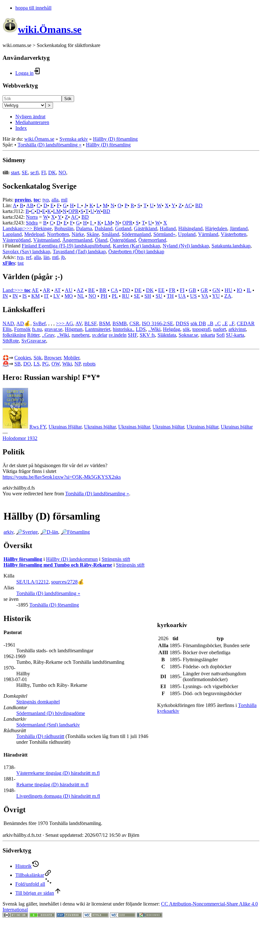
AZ (80, 290)
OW (55, 363)
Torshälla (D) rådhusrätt (40, 736)
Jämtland (239, 228)
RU (125, 296)
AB (30, 205)
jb (63, 257)
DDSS (182, 323)
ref (28, 257)
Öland (101, 240)
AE (35, 290)
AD (20, 323)
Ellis (7, 329)
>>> (61, 323)
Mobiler (71, 357)
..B (210, 323)
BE (91, 290)
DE (138, 290)
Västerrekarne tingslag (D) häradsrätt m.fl (58, 773)
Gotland (123, 228)
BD (199, 205)
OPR (73, 211)
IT (46, 296)
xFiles (9, 263)
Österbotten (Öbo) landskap (136, 251)
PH (104, 296)
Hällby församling (23, 559)
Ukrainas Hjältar (65, 426)
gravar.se (53, 329)
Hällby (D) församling (115, 139)
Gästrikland (145, 228)
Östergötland (123, 240)
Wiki (67, 363)
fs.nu (37, 329)
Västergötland (17, 240)
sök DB (198, 323)
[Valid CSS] (122, 915)
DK (52, 172)
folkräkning (14, 335)
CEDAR (246, 323)
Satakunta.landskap (231, 245)
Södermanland (136, 234)
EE (161, 290)
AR (46, 290)
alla (54, 199)
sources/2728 (64, 582)
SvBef (39, 323)
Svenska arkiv (73, 139)
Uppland (187, 234)
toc (37, 199)
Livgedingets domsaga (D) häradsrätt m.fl (58, 796)
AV (78, 323)
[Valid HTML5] (96, 915)
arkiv (8, 532)
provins (23, 199)
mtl (55, 257)
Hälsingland (190, 228)
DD (126, 290)
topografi (201, 329)
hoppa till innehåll (33, 8)
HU (228, 290)
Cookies (22, 357)
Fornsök (22, 329)
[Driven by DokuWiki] (149, 915)
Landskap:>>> (18, 228)
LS (37, 363)
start (15, 172)
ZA (227, 296)
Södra (32, 222)
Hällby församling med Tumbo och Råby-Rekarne (58, 565)
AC (188, 205)
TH (170, 296)
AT (57, 290)
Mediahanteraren (32, 122)
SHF (132, 335)
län (46, 257)
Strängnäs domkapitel (38, 701)
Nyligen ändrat (30, 116)
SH (147, 296)
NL (80, 296)
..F (231, 323)
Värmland (208, 234)
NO (62, 172)
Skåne (93, 234)
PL (115, 296)
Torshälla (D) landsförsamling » (49, 144)
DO (27, 363)
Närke (78, 234)
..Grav (48, 335)
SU (159, 296)
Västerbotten (233, 234)
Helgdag (171, 329)
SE (25, 172)
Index (21, 128)
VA (204, 296)
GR (204, 290)
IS (24, 296)
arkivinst (237, 329)
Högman (73, 329)
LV (56, 296)
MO (69, 296)
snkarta (208, 335)
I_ (79, 205)
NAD (8, 323)
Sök (68, 98)
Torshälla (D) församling (54, 605)
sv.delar (99, 335)
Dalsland (103, 228)
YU (216, 296)
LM (57, 211)
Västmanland (46, 240)
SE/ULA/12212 (32, 582)
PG (45, 363)
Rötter (33, 335)
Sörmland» (164, 234)
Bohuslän (63, 228)
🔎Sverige (27, 532)
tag (21, 263)
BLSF (90, 323)
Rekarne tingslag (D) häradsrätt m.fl (52, 784)
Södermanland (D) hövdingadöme (50, 713)
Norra (32, 217)
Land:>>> (13, 290)
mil (64, 199)
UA (182, 296)
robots (89, 363)
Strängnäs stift (116, 559)
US (193, 296)
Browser (52, 357)
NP (77, 363)
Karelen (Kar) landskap (136, 245)
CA (114, 290)
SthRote (11, 340)
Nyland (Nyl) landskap (186, 245)
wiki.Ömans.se (39, 139)
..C (218, 323)
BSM (104, 323)
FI (43, 172)
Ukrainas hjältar (100, 426)
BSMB (119, 323)
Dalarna (84, 228)
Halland (168, 228)
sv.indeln (118, 335)
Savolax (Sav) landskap (26, 251)
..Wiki (154, 329)
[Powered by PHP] (69, 915)
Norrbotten (58, 234)
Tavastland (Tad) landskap (79, 251)
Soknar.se (188, 335)
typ (45, 199)
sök (186, 329)
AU (69, 290)
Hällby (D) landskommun (72, 559)
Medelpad (34, 234)
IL (249, 290)
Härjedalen (216, 228)
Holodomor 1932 (20, 438)
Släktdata (167, 335)
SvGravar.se (33, 340)
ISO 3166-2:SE (157, 323)
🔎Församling (75, 532)
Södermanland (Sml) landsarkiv (48, 724)
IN (5, 296)
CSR (134, 323)
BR (102, 290)
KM (35, 296)
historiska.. (124, 329)
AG (69, 323)
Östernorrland (152, 240)
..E (225, 323)
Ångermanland (77, 240)
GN (216, 290)
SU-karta (235, 335)
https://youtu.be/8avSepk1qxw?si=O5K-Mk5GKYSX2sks (62, 477)
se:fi (34, 172)
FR (172, 290)
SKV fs (147, 335)
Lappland (12, 234)
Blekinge (43, 228)
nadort (219, 329)
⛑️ (6, 363)
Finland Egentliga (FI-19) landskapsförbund (66, 245)
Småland (110, 234)
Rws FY (37, 426)
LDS (141, 329)
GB (192, 290)
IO (239, 290)
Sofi (220, 335)
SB (17, 363)
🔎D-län (49, 532)
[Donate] (42, 915)
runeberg (80, 335)
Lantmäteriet (97, 329)
